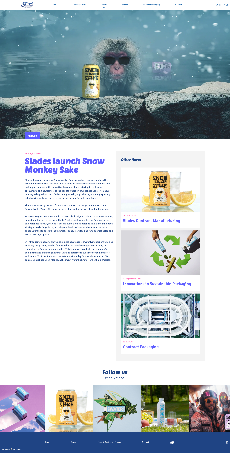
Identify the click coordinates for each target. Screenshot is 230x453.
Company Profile (79, 5)
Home (55, 5)
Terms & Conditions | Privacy (109, 442)
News (104, 5)
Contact (178, 5)
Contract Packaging (151, 5)
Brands (125, 5)
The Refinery (17, 449)
